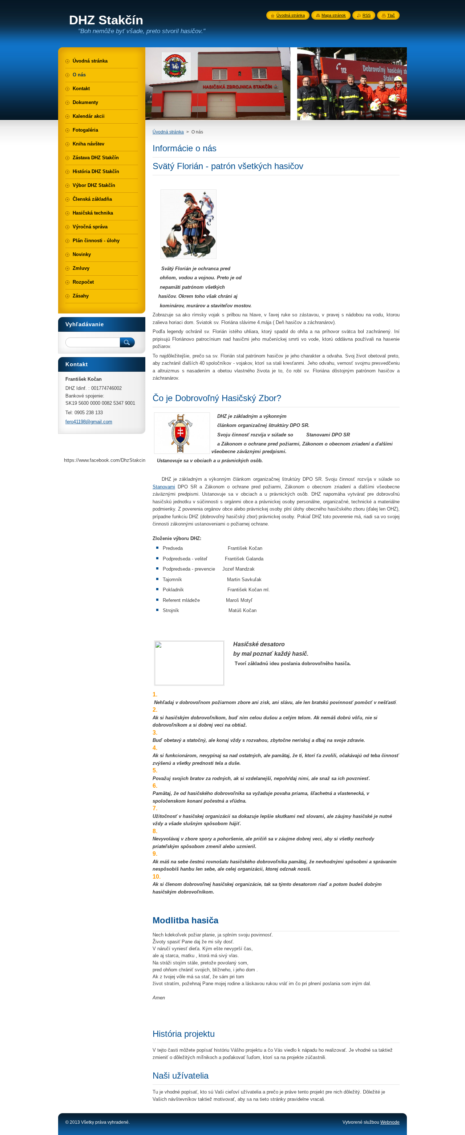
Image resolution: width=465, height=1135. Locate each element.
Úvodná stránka (168, 132)
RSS (367, 15)
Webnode (390, 1122)
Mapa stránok (334, 15)
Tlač (391, 15)
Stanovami (164, 486)
